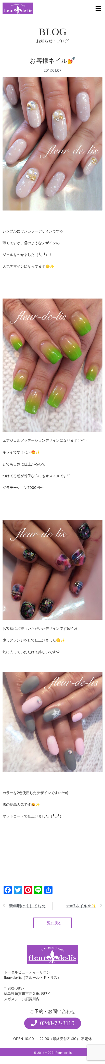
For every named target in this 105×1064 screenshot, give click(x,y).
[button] (52, 1023)
